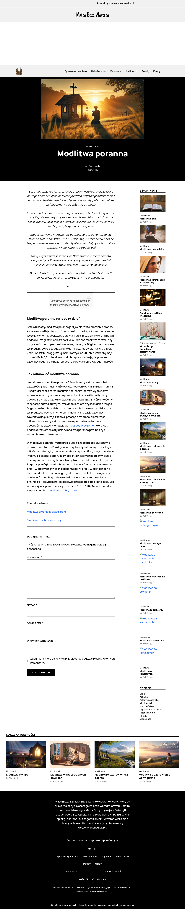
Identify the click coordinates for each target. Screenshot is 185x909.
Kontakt (92, 848)
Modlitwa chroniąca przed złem (46, 512)
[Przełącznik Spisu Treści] (87, 296)
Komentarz (34, 557)
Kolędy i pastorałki (149, 699)
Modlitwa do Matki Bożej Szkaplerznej (152, 281)
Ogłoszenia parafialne (149, 343)
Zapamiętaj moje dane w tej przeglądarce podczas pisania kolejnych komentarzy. (72, 661)
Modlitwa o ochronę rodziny (44, 520)
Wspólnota (145, 718)
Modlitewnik (92, 146)
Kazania (144, 696)
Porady (162, 343)
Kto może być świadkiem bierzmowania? (148, 349)
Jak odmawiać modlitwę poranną (71, 304)
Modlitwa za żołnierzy (151, 609)
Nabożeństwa (147, 706)
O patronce (99, 879)
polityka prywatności (113, 871)
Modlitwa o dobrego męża (150, 544)
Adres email (35, 623)
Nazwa (32, 605)
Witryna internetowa (40, 640)
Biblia (142, 693)
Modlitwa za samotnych (152, 640)
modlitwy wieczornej (81, 425)
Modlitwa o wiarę (149, 382)
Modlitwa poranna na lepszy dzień (71, 300)
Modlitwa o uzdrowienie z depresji (152, 447)
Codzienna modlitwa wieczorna (151, 314)
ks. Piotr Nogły (92, 165)
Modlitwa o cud (148, 218)
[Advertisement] (92, 45)
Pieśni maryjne (147, 712)
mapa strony (71, 871)
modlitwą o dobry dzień (62, 490)
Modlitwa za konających (146, 672)
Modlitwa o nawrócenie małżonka (152, 578)
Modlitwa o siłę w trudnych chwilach (150, 414)
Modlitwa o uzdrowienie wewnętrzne (152, 481)
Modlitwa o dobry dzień (152, 249)
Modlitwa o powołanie (151, 512)
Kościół (83, 879)
